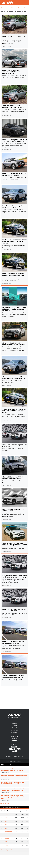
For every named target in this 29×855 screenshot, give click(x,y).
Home (2, 7)
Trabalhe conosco (14, 729)
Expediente (14, 725)
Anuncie (14, 727)
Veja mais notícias (5, 803)
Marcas (8, 7)
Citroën (13, 7)
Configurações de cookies (18, 756)
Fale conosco (14, 732)
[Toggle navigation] (26, 2)
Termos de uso (9, 756)
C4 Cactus (19, 7)
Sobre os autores (14, 730)
